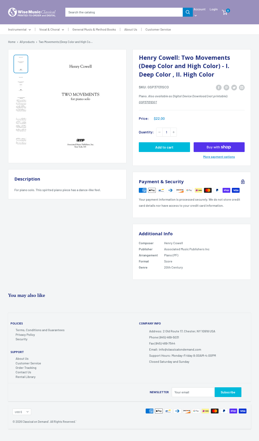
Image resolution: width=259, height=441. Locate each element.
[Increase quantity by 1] (174, 132)
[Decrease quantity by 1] (159, 132)
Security (22, 339)
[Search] (188, 12)
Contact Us (23, 372)
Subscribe (228, 392)
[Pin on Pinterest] (226, 87)
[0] (224, 12)
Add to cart (164, 147)
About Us (130, 29)
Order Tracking (26, 367)
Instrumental (17, 29)
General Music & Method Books (94, 29)
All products (27, 42)
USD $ (18, 412)
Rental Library (26, 377)
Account (200, 9)
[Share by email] (242, 87)
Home (12, 42)
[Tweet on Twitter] (234, 87)
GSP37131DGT (148, 102)
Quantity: (146, 132)
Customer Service (158, 29)
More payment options (219, 156)
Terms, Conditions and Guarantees (40, 330)
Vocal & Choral (49, 29)
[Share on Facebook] (219, 87)
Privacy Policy (25, 334)
